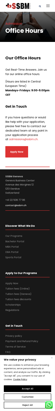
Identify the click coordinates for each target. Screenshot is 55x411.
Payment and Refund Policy (21, 341)
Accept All (27, 388)
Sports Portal (13, 257)
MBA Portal (12, 246)
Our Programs (13, 236)
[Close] (52, 358)
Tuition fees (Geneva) (18, 294)
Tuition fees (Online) (17, 288)
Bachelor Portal (14, 241)
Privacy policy (13, 336)
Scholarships (13, 305)
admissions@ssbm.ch (23, 139)
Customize (27, 396)
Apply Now (11, 283)
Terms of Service (15, 346)
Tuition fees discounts (18, 299)
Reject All (27, 405)
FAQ (7, 352)
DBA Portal (11, 252)
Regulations (12, 310)
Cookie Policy (20, 379)
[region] (27, 383)
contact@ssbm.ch (15, 205)
